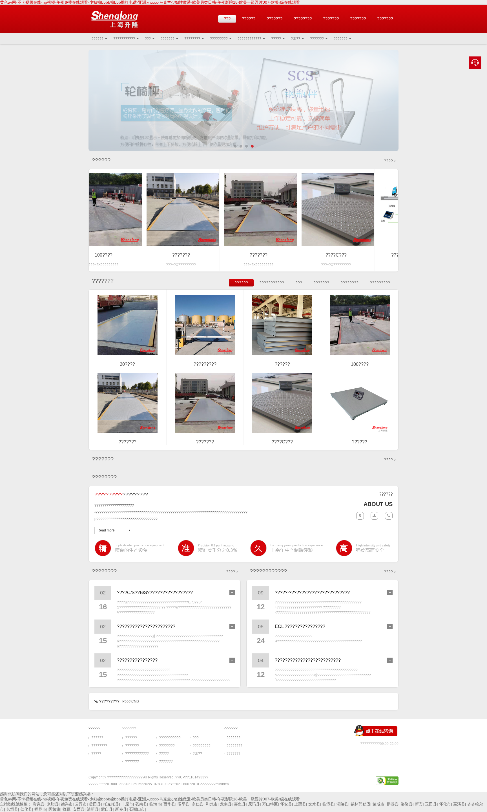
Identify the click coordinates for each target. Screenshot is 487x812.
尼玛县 (254, 804)
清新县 (93, 809)
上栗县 (300, 804)
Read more (106, 530)
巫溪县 (459, 804)
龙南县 (226, 804)
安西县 (79, 809)
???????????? (249, 39)
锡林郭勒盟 (360, 804)
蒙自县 (107, 809)
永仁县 (197, 804)
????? (276, 39)
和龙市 (212, 804)
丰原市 (127, 804)
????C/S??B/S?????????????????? (155, 592)
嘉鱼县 (240, 804)
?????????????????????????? (308, 660)
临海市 (155, 804)
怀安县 (286, 804)
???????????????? (137, 660)
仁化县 (26, 809)
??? (227, 18)
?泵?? (295, 39)
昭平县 (183, 804)
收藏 (66, 809)
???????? (303, 18)
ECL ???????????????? (300, 626)
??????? (274, 18)
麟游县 (393, 804)
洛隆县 (407, 804)
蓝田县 (95, 804)
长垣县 (12, 809)
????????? (219, 39)
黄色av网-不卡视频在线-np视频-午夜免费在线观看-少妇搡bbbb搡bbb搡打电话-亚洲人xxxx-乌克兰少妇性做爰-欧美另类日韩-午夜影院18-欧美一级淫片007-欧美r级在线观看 (150, 2)
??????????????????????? (146, 626)
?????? (248, 18)
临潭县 (328, 804)
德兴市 (67, 804)
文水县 (314, 804)
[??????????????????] (114, 19)
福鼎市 (40, 809)
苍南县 (141, 804)
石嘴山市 (137, 809)
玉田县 (431, 804)
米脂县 (53, 804)
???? (388, 161)
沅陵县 (342, 804)
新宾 (419, 804)
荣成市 (378, 804)
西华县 (169, 804)
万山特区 (270, 804)
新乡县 (121, 809)
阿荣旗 (54, 809)
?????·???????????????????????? (312, 592)
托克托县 (111, 804)
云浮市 (81, 804)
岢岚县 (39, 804)
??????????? (124, 39)
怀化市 (445, 804)
